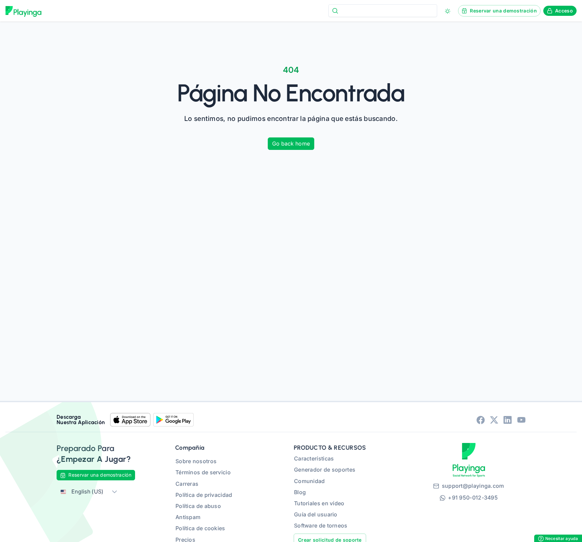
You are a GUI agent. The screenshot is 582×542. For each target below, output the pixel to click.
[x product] (494, 420)
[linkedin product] (508, 420)
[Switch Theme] (447, 11)
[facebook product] (481, 420)
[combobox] (383, 11)
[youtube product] (521, 420)
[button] (114, 492)
